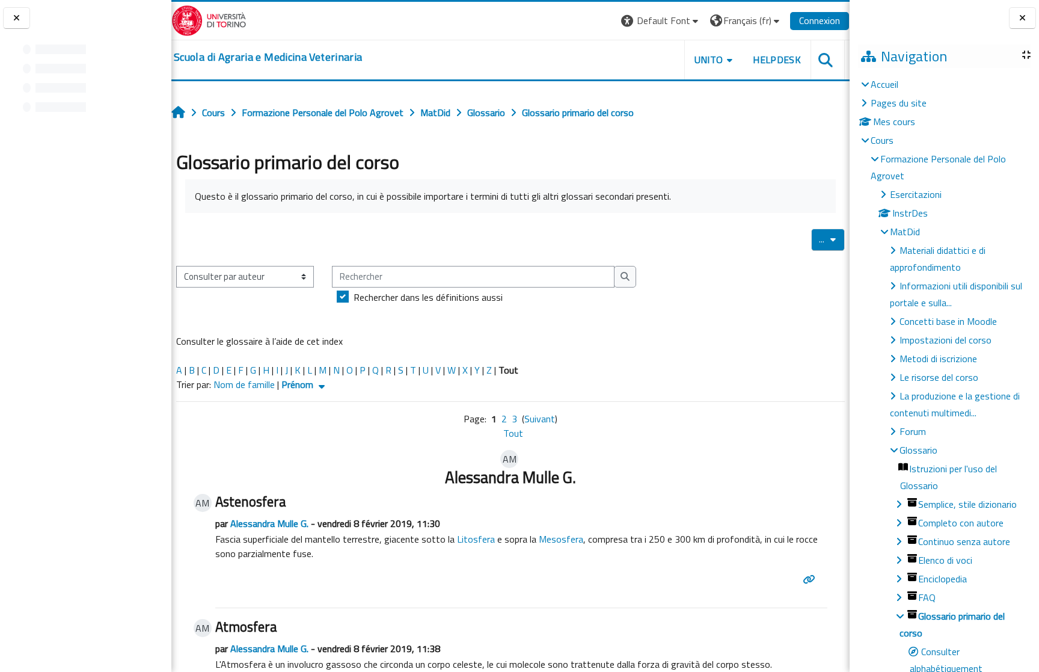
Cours (882, 140)
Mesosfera (561, 539)
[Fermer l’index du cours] (16, 18)
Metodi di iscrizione (938, 358)
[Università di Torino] (209, 19)
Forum (913, 431)
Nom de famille (244, 384)
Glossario (918, 450)
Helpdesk (777, 59)
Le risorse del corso (939, 377)
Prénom (298, 384)
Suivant (539, 419)
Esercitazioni (916, 194)
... (832, 239)
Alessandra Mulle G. (269, 523)
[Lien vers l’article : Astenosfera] (811, 579)
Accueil (884, 84)
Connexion (819, 20)
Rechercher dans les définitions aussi (428, 297)
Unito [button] (708, 59)
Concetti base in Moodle (948, 321)
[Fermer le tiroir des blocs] (1022, 18)
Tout (513, 433)
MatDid (905, 231)
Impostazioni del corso (945, 340)
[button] (661, 20)
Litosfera (476, 539)
